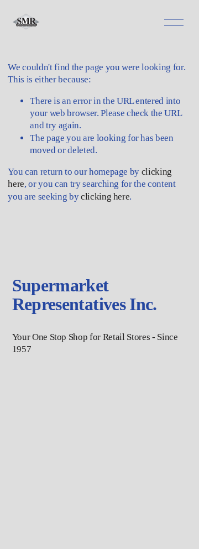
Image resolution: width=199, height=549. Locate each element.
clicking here (105, 196)
